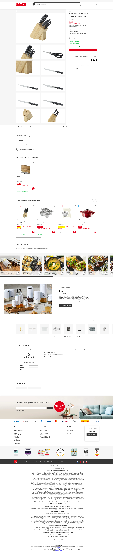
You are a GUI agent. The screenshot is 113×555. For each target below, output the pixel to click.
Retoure (15, 433)
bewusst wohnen (70, 434)
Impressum (20, 461)
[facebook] (77, 462)
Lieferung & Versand (24, 145)
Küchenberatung (43, 430)
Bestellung (16, 429)
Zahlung (15, 431)
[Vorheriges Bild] (93, 250)
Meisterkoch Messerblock (21, 161)
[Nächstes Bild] (96, 250)
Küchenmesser (21, 383)
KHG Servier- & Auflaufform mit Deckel (85, 204)
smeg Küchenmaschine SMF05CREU (64, 204)
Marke (58, 126)
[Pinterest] (94, 60)
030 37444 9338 (81, 67)
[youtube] (86, 462)
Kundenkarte (69, 433)
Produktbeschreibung (20, 126)
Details (21, 140)
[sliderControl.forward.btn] (96, 200)
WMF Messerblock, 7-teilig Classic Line (23, 204)
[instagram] (83, 462)
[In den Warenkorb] (33, 188)
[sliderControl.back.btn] (93, 200)
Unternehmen (69, 429)
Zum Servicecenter (92, 434)
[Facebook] (91, 60)
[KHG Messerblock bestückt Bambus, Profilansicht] (53, 116)
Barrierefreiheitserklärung (49, 461)
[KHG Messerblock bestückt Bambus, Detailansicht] (28, 52)
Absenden (50, 408)
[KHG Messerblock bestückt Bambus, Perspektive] (40, 28)
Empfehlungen (38, 126)
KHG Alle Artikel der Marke (66, 305)
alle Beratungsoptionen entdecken (83, 70)
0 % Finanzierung (17, 440)
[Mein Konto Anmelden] (90, 4)
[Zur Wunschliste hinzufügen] (96, 11)
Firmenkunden (17, 443)
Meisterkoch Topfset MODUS (42, 204)
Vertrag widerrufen (18, 434)
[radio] (29, 365)
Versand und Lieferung (18, 430)
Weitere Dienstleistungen (45, 436)
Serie (30, 126)
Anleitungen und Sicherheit (26, 149)
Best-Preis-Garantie (44, 433)
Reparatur (16, 436)
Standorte (42, 429)
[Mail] (96, 60)
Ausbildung (69, 431)
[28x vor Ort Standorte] (87, 4)
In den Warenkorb (83, 50)
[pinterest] (80, 462)
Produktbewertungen (68, 126)
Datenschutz (31, 461)
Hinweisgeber (39, 461)
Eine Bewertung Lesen (81, 16)
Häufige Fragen (17, 439)
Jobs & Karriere (70, 430)
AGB (26, 461)
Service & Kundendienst (19, 441)
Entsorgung (16, 437)
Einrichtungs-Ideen (49, 126)
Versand (75, 26)
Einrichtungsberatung (44, 431)
